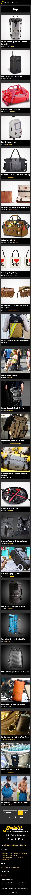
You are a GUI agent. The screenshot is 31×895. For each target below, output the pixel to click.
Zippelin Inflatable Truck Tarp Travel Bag (13, 639)
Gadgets (14, 845)
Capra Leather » (13, 209)
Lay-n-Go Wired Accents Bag (9, 508)
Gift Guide (15, 2)
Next (21, 817)
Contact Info (5, 871)
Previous (7, 812)
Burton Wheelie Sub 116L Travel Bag (11, 76)
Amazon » (15, 79)
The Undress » (12, 804)
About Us (3, 875)
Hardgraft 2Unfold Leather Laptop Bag (12, 408)
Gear (17, 845)
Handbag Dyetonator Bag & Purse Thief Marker (15, 737)
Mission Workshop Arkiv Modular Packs (12, 440)
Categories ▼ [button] (7, 2)
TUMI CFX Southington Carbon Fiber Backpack (15, 672)
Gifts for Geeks (23, 853)
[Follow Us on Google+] (19, 839)
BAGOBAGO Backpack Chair (9, 375)
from (9, 46)
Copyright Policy (19, 890)
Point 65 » (12, 46)
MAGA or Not (15, 867)
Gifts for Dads (4, 855)
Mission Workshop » (15, 443)
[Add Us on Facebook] (8, 839)
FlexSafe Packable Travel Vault (10, 770)
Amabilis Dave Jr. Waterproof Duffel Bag (13, 606)
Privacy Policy (11, 890)
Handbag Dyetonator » (9, 739)
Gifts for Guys (4, 853)
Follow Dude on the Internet (15, 835)
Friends (3, 863)
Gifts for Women (13, 853)
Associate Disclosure (7, 879)
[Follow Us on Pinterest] (15, 839)
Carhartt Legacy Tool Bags (9, 240)
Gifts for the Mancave (6, 857)
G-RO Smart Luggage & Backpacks (11, 573)
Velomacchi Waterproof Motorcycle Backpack (14, 541)
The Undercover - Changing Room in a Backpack (15, 802)
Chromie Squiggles (5, 867)
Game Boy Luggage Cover (8, 142)
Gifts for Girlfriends (18, 857)
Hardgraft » (10, 410)
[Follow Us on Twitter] (12, 839)
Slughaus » (11, 706)
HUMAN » (14, 275)
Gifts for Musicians (5, 859)
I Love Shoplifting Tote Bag (9, 273)
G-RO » (12, 576)
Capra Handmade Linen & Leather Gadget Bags (15, 207)
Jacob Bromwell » (14, 310)
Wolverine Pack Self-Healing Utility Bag (13, 704)
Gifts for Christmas (14, 855)
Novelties (23, 845)
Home (26, 888)
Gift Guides (4, 849)
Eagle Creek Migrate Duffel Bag (10, 109)
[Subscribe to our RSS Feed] (22, 839)
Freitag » (8, 641)
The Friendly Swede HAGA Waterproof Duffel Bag (15, 175)
